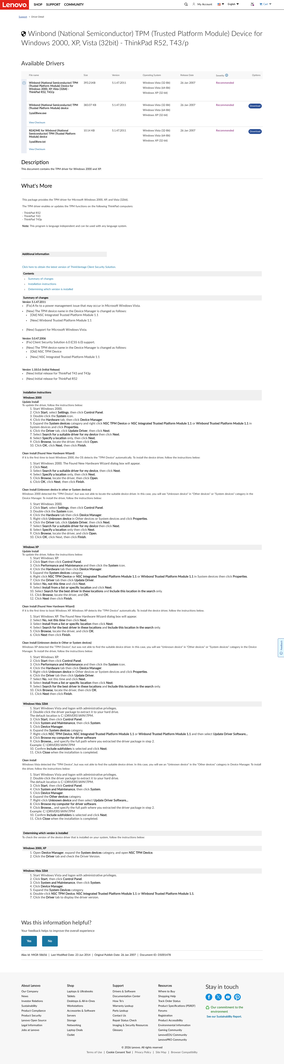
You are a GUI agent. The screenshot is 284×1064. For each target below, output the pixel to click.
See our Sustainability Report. (224, 1016)
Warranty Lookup (123, 1006)
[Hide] (24, 83)
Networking (74, 1025)
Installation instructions (42, 284)
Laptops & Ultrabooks (80, 991)
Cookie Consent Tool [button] (118, 1052)
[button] (186, 4)
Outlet (71, 1035)
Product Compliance (33, 1010)
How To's (118, 1001)
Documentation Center (126, 996)
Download (255, 106)
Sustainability (29, 1006)
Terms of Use (94, 1052)
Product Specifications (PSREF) (176, 1006)
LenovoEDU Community (172, 1035)
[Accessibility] (244, 4)
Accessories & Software (81, 1010)
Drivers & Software (124, 991)
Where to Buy (166, 991)
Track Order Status (169, 1001)
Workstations (75, 1006)
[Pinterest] (237, 998)
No (50, 941)
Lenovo (136, 1047)
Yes (29, 941)
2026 (128, 1047)
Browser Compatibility (184, 1052)
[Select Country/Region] (221, 4)
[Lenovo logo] (14, 5)
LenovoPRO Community (172, 1039)
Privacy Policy (143, 1052)
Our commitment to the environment (227, 1009)
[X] (218, 998)
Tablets (71, 996)
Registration (165, 1015)
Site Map (161, 1052)
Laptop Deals (75, 1030)
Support (23, 17)
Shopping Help (167, 996)
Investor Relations (32, 1001)
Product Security (31, 1015)
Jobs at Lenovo (30, 1030)
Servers (71, 1015)
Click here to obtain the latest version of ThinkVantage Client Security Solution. (69, 267)
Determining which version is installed (50, 289)
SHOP (38, 4)
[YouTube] (227, 998)
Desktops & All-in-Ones (81, 1001)
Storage (71, 1020)
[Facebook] (209, 998)
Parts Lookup (120, 1010)
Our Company (29, 991)
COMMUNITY (74, 4)
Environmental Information (174, 1025)
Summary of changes (40, 279)
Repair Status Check (125, 1020)
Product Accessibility (170, 1020)
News (24, 996)
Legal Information (31, 1025)
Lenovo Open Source (33, 1020)
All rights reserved (151, 1047)
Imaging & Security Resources (130, 1025)
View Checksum (37, 122)
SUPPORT (53, 4)
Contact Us (119, 1015)
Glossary (118, 1030)
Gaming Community (170, 1030)
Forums (162, 1010)
